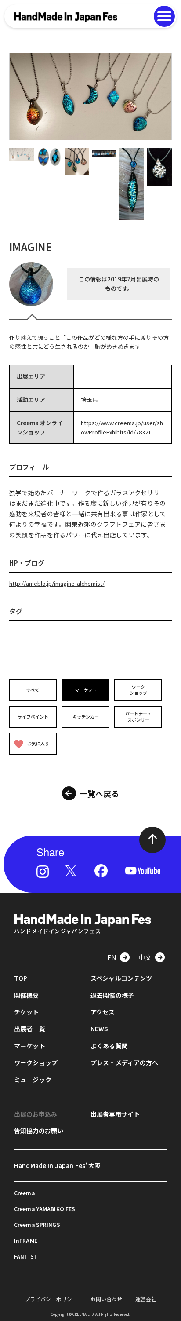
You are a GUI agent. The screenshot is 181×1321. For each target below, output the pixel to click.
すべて (32, 689)
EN (111, 957)
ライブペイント (33, 716)
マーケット (86, 689)
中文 (145, 957)
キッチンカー (85, 716)
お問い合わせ (106, 1299)
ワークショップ (138, 689)
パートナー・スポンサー (138, 716)
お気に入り (38, 743)
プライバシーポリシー (51, 1299)
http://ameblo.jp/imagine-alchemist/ (57, 583)
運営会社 (145, 1299)
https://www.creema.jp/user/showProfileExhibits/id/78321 (122, 427)
